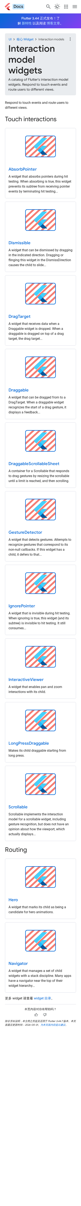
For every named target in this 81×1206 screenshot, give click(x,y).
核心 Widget (25, 39)
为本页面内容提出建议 (52, 1024)
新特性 (27, 23)
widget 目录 (42, 998)
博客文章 (53, 23)
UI (10, 39)
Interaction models (51, 39)
